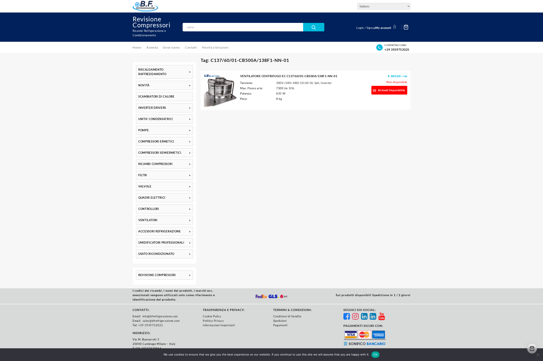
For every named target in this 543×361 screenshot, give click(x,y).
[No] (538, 355)
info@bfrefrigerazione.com (160, 316)
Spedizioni (280, 320)
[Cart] (406, 27)
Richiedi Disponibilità (391, 90)
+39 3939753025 (397, 49)
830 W (280, 93)
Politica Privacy (213, 320)
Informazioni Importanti (219, 325)
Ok (375, 354)
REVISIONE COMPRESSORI (157, 275)
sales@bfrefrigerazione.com (161, 320)
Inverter (326, 83)
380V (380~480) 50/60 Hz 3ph (297, 83)
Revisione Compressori (152, 22)
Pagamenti (280, 325)
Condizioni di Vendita (287, 316)
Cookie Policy (212, 316)
